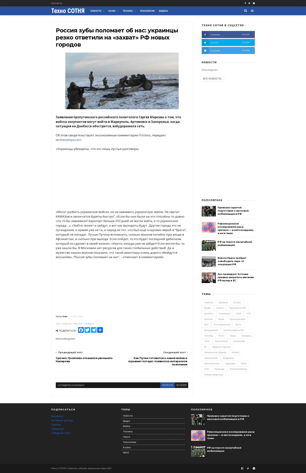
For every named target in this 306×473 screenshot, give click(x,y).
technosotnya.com (68, 140)
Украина (223, 302)
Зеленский (239, 341)
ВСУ (206, 324)
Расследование (222, 324)
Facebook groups (62, 420)
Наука (112, 11)
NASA (243, 363)
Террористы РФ (237, 307)
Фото (238, 324)
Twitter (56, 424)
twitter (230, 42)
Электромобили (238, 369)
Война (220, 307)
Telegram (57, 429)
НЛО (206, 369)
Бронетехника (212, 363)
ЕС (205, 346)
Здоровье (230, 363)
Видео (163, 11)
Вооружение (211, 330)
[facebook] (245, 3)
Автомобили (211, 358)
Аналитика (224, 313)
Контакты (56, 3)
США (238, 313)
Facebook (57, 416)
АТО (248, 313)
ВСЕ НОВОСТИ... (213, 78)
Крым (221, 319)
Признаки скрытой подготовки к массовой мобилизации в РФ (233, 210)
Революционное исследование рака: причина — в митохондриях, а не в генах (231, 435)
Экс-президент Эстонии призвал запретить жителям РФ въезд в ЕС (236, 277)
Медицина (228, 358)
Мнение (208, 319)
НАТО (222, 335)
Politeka (145, 135)
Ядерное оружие (221, 346)
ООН (206, 341)
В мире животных (213, 374)
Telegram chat (60, 433)
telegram (230, 50)
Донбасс (209, 313)
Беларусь (247, 335)
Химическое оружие (215, 352)
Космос (236, 352)
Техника (128, 11)
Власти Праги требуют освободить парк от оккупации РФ (232, 261)
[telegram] (254, 3)
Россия (237, 302)
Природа (219, 369)
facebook (167, 385)
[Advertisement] (122, 180)
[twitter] (249, 3)
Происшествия (237, 319)
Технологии (147, 11)
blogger (181, 385)
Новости (95, 11)
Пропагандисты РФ (233, 330)
